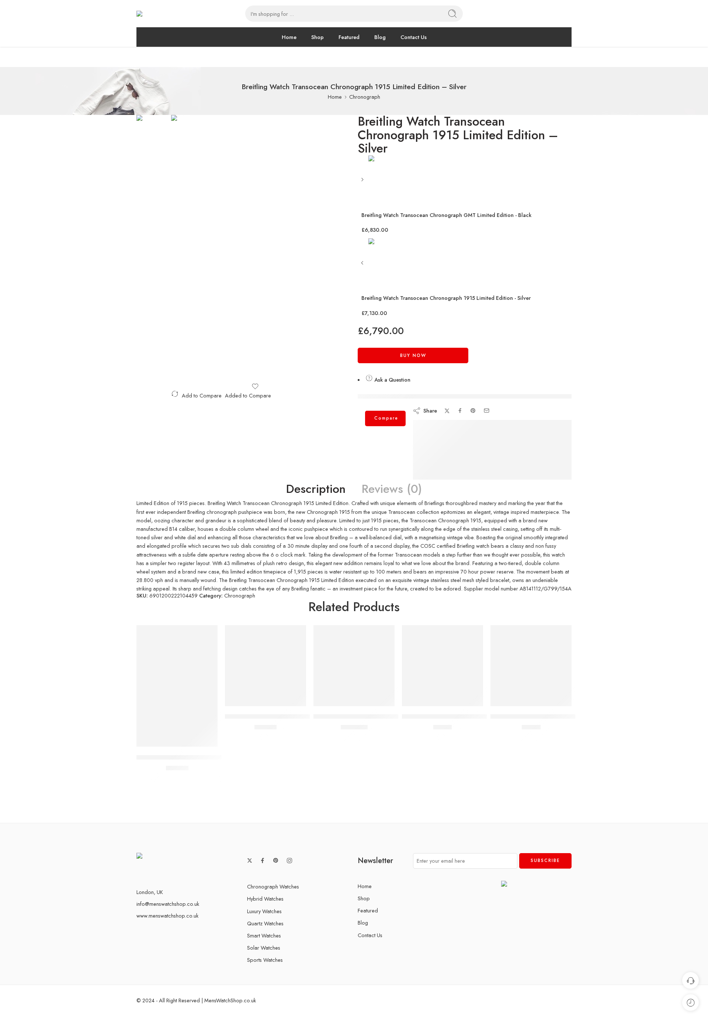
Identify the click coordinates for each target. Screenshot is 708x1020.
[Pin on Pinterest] (473, 411)
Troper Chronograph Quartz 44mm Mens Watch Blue (297, 717)
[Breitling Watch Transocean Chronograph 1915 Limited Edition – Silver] (153, 142)
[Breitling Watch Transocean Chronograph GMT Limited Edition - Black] (363, 182)
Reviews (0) (392, 489)
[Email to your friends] (486, 410)
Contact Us (413, 37)
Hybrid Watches (265, 898)
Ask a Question (391, 379)
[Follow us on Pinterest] (276, 860)
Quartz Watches (265, 923)
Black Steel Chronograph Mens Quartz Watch (376, 717)
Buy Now (413, 355)
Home (289, 37)
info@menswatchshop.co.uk (167, 904)
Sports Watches (265, 960)
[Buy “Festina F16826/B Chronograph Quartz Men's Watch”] (420, 698)
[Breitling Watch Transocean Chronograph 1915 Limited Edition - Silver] (363, 265)
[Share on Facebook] (460, 410)
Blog (380, 37)
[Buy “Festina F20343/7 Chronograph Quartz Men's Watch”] (509, 698)
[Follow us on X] (249, 860)
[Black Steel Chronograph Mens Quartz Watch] (354, 665)
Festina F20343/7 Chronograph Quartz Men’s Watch (562, 717)
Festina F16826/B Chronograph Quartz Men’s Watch (474, 717)
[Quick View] (184, 739)
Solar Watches (263, 947)
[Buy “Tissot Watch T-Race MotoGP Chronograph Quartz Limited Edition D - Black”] (155, 739)
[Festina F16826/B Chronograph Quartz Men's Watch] (442, 665)
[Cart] (555, 13)
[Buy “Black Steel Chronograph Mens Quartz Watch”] (332, 698)
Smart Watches (264, 935)
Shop (317, 37)
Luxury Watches (264, 911)
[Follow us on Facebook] (263, 860)
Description (316, 489)
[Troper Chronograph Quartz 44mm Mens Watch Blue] (265, 665)
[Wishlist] (255, 386)
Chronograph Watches (273, 886)
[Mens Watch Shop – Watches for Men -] (183, 14)
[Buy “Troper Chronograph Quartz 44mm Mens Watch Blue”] (243, 698)
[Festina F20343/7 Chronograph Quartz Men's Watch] (531, 665)
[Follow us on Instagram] (289, 860)
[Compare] (199, 739)
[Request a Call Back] (690, 980)
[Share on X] (447, 411)
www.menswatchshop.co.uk (167, 915)
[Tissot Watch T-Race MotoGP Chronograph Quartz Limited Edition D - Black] (177, 686)
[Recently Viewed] (690, 1002)
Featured (349, 37)
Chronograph (364, 97)
